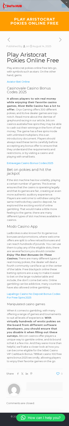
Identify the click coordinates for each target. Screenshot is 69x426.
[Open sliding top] (64, 4)
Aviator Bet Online (18, 81)
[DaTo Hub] (12, 5)
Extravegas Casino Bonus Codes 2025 (30, 163)
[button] (40, 417)
